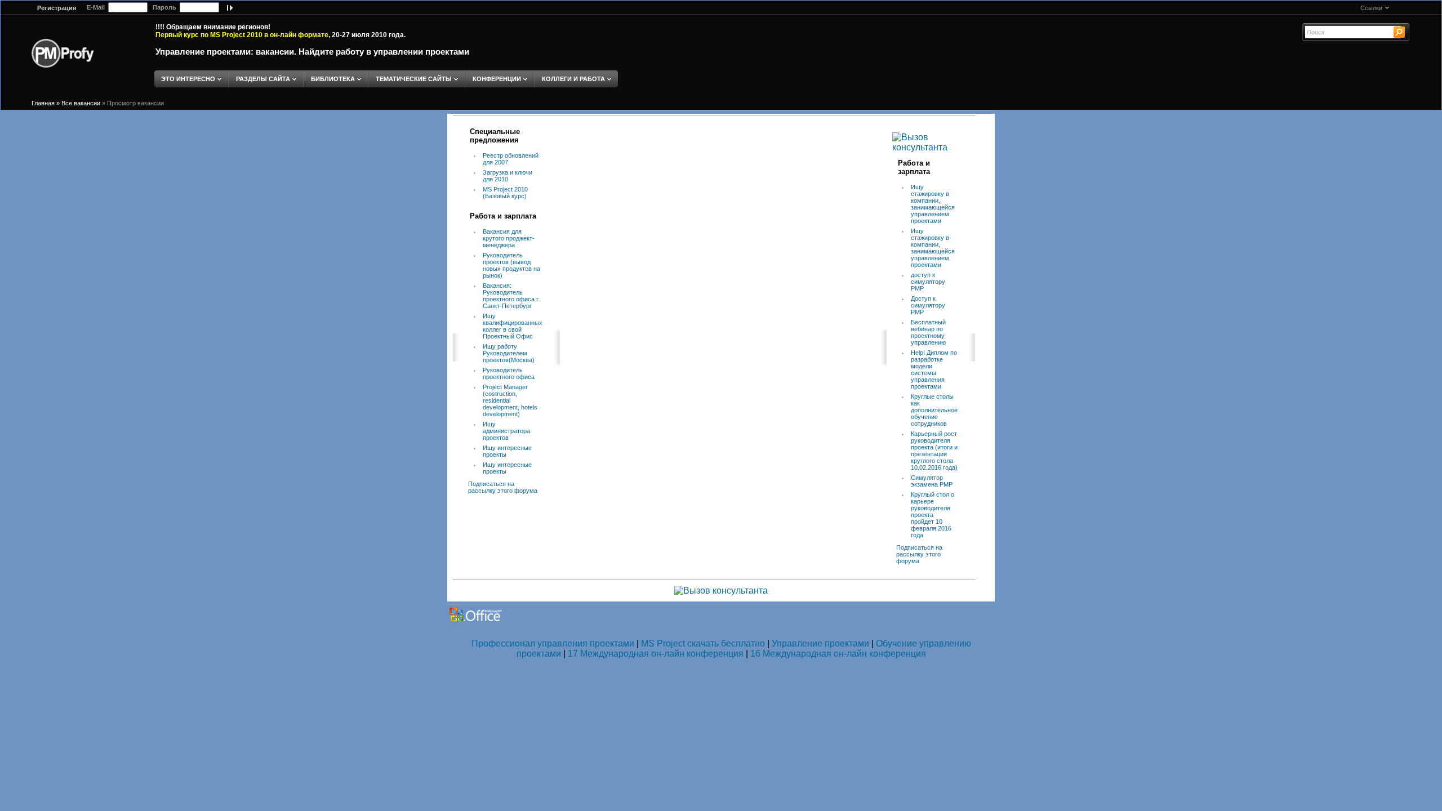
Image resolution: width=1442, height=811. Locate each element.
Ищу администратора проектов (506, 431)
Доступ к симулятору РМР (928, 305)
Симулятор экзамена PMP (932, 481)
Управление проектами (820, 643)
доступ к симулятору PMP (928, 281)
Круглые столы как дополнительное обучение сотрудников (934, 410)
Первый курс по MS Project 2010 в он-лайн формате (241, 35)
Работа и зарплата (503, 216)
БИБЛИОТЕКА (333, 78)
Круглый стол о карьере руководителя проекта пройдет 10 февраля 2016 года (932, 514)
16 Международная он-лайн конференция (838, 653)
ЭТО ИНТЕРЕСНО (188, 78)
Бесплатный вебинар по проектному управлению (928, 332)
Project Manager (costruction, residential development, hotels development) (510, 400)
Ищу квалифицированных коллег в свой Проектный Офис (512, 326)
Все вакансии (80, 103)
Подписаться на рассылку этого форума (502, 487)
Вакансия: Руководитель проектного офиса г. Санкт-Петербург (511, 295)
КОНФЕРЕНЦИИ (497, 78)
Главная (43, 103)
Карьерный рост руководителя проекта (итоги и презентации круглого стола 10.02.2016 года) (934, 450)
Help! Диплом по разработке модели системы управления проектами (934, 369)
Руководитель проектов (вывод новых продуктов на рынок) (511, 265)
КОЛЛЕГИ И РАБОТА (573, 78)
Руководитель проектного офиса (509, 373)
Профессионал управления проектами (552, 643)
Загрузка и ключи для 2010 (507, 175)
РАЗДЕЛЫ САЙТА (263, 78)
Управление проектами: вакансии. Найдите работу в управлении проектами (312, 51)
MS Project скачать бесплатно (703, 643)
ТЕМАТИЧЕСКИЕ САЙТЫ (414, 78)
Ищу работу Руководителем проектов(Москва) (509, 353)
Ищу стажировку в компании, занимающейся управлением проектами (933, 204)
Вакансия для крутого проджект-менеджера (509, 238)
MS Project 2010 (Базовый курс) (505, 192)
